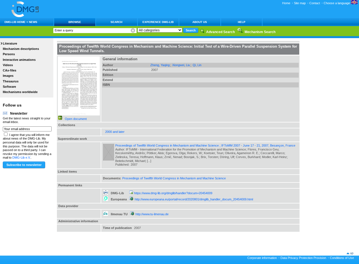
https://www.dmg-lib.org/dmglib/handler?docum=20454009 (173, 193)
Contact (314, 3)
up (351, 253)
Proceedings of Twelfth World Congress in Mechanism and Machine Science (174, 178)
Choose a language (337, 3)
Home (286, 3)
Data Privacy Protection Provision (303, 258)
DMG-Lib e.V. (21, 157)
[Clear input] (133, 30)
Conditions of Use (342, 258)
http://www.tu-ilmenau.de (152, 214)
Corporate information (262, 258)
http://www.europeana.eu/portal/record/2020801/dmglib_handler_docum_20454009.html (194, 199)
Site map (300, 3)
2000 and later (115, 131)
